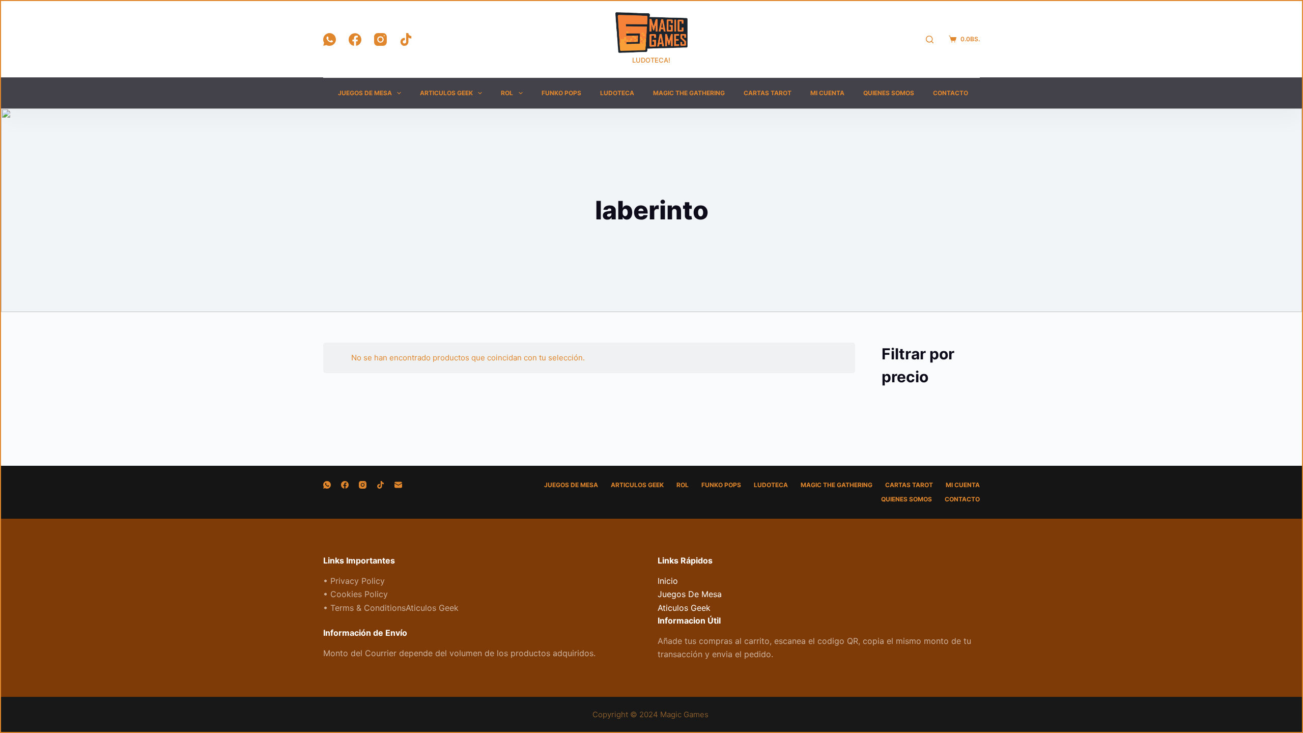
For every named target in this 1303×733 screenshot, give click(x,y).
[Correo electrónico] (398, 485)
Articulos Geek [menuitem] (446, 93)
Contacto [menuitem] (950, 93)
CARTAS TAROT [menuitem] (767, 93)
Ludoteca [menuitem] (617, 93)
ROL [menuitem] (507, 93)
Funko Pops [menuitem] (561, 93)
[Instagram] (380, 39)
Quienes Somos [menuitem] (888, 93)
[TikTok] (406, 39)
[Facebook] (355, 39)
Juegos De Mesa (690, 594)
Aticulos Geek (684, 608)
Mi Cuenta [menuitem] (827, 93)
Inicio (668, 581)
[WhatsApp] (329, 39)
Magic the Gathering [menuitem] (689, 93)
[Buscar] (929, 39)
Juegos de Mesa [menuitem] (365, 93)
